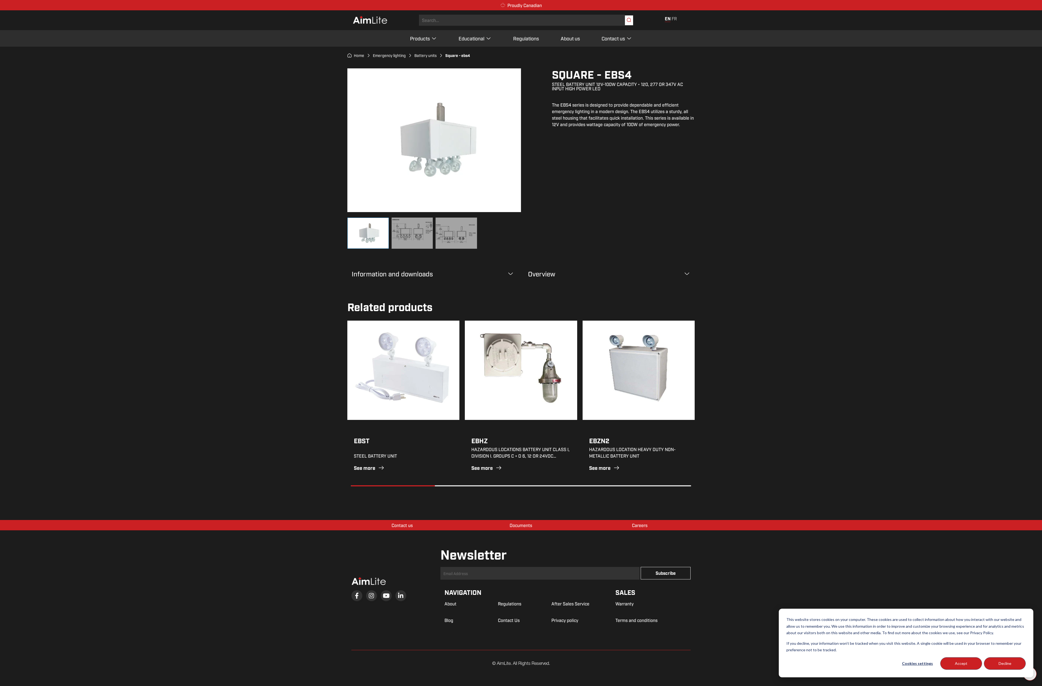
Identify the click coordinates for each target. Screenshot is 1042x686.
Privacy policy (564, 620)
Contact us (613, 38)
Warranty (624, 603)
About (450, 603)
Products (420, 38)
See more (364, 468)
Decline (1005, 663)
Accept (961, 663)
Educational (471, 38)
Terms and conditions (636, 620)
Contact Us (509, 620)
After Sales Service (570, 603)
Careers (639, 525)
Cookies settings (917, 663)
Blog (448, 620)
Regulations (526, 38)
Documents (521, 525)
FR (674, 18)
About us (570, 38)
